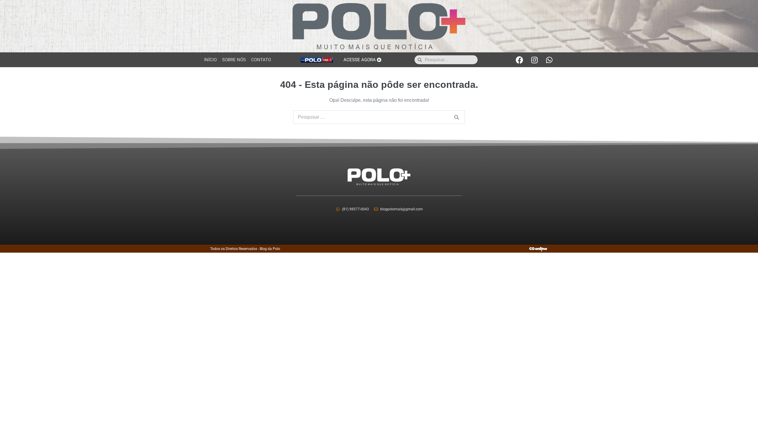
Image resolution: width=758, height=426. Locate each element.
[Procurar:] (379, 117)
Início (210, 59)
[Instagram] (534, 59)
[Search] (456, 117)
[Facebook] (519, 59)
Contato (261, 59)
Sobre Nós (234, 59)
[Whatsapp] (549, 59)
